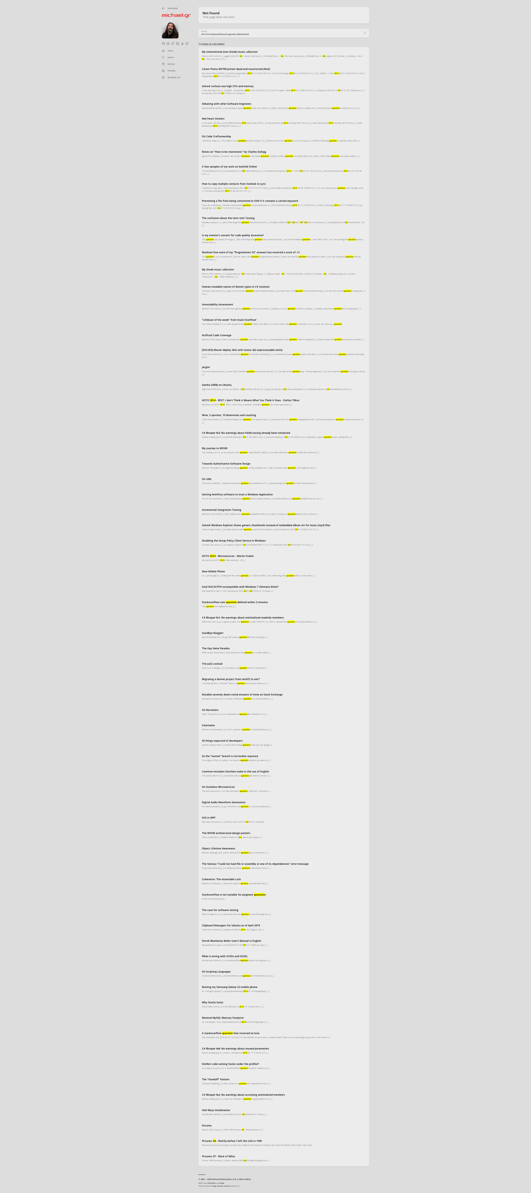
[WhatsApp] (168, 44)
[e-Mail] (163, 44)
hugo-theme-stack (220, 1186)
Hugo (222, 1183)
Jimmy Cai (235, 1186)
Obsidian (212, 1183)
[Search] (365, 33)
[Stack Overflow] (182, 44)
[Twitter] (187, 44)
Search (204, 31)
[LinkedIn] (177, 44)
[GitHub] (173, 44)
